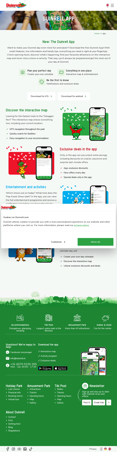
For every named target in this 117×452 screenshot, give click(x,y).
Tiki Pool (60, 386)
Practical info (14, 392)
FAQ (10, 420)
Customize (56, 241)
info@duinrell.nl (17, 358)
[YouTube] (19, 449)
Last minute (14, 389)
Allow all (95, 241)
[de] (105, 449)
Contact (12, 417)
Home (96, 33)
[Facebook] (8, 449)
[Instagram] (13, 449)
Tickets (33, 392)
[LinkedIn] (25, 449)
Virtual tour (13, 399)
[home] (16, 5)
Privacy (92, 449)
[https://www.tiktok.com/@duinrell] (31, 449)
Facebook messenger (21, 352)
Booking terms (15, 396)
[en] (109, 449)
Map (32, 399)
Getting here (14, 423)
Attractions (35, 389)
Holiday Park (14, 386)
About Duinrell (15, 412)
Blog (10, 427)
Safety (33, 402)
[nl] (101, 449)
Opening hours (37, 396)
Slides (60, 389)
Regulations (14, 430)
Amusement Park (38, 386)
